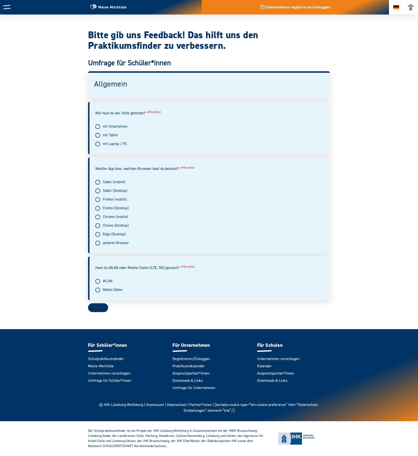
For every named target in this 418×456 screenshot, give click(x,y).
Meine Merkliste (101, 366)
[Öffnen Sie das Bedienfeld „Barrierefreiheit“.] (410, 7)
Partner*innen (200, 404)
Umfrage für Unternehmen (193, 387)
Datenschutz (177, 404)
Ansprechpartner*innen (190, 373)
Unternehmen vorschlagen (109, 373)
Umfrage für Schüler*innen (109, 380)
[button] (7, 7)
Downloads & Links (187, 380)
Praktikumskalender (188, 366)
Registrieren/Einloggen (191, 358)
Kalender (264, 366)
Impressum (155, 404)
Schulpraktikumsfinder (106, 358)
